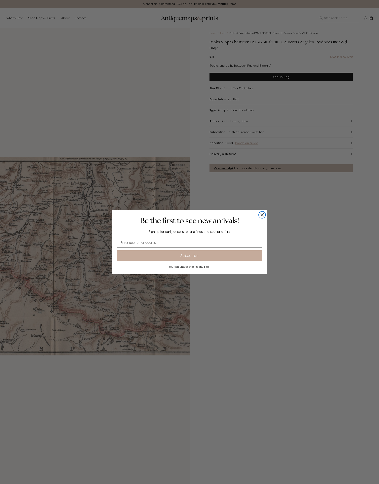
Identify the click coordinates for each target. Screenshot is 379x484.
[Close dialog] (262, 214)
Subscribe (189, 255)
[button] (189, 221)
